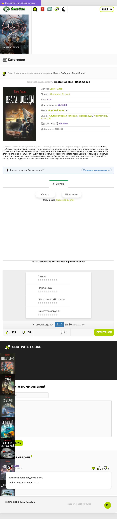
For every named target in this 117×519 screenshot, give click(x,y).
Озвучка (60, 184)
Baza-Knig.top (27, 502)
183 (13, 332)
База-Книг (13, 73)
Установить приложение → (96, 170)
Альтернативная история (36, 73)
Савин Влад (56, 89)
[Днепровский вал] (7, 490)
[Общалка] (49, 9)
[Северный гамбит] (7, 427)
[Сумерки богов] (7, 406)
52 (29, 332)
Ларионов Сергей (60, 94)
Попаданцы (85, 116)
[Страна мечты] (7, 384)
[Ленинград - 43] (7, 363)
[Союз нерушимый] (7, 448)
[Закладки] (42, 9)
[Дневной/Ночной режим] (63, 9)
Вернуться (104, 332)
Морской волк (56, 110)
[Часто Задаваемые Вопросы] (56, 9)
